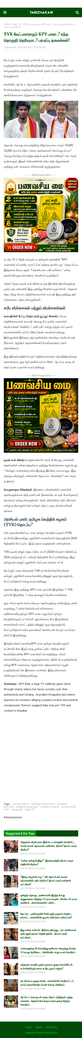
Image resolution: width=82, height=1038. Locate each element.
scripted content (50, 806)
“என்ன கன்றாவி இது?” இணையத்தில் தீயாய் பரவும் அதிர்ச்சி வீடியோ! (46, 862)
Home (7, 24)
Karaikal (62, 803)
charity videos (21, 803)
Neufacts (11, 47)
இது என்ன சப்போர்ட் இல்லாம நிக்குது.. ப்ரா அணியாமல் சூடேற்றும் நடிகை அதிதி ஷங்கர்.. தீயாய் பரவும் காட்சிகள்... (48, 933)
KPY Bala (9, 806)
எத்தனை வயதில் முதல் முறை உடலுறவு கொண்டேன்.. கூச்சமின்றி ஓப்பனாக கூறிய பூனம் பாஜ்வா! (47, 966)
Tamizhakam (50, 1032)
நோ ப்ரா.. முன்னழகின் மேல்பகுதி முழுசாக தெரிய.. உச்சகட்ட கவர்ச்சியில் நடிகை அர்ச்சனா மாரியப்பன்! (46, 915)
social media (68, 806)
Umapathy (17, 809)
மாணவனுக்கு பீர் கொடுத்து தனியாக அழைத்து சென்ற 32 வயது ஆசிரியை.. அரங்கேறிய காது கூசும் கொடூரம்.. (48, 950)
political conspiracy (27, 806)
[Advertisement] (41, 758)
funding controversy (43, 803)
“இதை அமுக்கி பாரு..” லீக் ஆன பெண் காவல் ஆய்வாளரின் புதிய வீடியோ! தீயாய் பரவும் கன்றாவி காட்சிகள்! (45, 880)
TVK (6, 809)
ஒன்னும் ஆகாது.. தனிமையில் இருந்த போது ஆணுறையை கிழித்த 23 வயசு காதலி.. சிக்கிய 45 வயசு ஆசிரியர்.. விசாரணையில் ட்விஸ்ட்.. (48, 899)
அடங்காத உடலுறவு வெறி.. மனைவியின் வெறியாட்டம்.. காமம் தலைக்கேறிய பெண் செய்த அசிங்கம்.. (47, 982)
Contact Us (51, 1027)
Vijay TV (16, 24)
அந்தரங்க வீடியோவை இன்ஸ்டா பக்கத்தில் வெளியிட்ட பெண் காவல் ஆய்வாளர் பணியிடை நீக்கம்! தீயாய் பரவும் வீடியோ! (48, 845)
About (39, 1027)
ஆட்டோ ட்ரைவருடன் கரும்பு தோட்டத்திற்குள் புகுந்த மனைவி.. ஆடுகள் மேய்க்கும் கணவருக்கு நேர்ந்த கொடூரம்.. (46, 1001)
